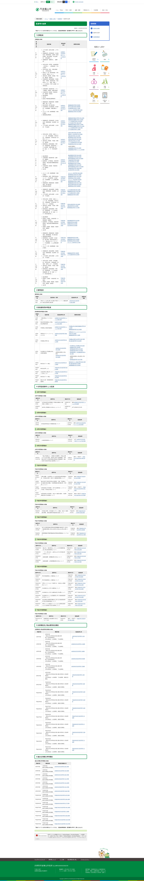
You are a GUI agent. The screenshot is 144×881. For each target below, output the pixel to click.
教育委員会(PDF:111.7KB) (73, 207)
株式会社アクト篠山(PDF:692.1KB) (77, 362)
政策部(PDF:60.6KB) (72, 222)
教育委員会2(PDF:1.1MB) (74, 181)
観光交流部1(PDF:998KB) (74, 106)
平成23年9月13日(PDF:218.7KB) (62, 823)
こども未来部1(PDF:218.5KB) (75, 121)
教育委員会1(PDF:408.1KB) (74, 137)
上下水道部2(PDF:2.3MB (74, 129)
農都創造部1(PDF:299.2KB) (74, 176)
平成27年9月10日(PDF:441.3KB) (62, 807)
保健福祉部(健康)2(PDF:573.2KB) (76, 126)
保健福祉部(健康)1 (72, 119)
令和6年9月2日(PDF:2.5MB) (78, 644)
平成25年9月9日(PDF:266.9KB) (62, 815)
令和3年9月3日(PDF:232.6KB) (62, 783)
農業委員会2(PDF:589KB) (74, 186)
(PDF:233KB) (80, 119)
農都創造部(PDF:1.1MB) (74, 335)
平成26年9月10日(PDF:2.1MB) (62, 811)
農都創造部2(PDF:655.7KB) (74, 182)
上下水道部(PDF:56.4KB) (73, 254)
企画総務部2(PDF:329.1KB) (74, 165)
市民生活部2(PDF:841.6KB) (74, 139)
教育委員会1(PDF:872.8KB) (74, 174)
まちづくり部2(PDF (73, 179)
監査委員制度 (96, 37)
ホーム (46, 18)
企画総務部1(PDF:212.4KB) (74, 148)
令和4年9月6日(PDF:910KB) (78, 658)
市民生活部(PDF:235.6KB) (73, 204)
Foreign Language (79, 1)
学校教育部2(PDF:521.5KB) (74, 144)
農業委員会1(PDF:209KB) (74, 178)
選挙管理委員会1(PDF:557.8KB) (75, 158)
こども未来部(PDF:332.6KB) (75, 142)
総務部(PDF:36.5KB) (72, 223)
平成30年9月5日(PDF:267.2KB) (62, 795)
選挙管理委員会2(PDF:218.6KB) (75, 166)
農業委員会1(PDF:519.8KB (74, 111)
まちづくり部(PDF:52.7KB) (73, 242)
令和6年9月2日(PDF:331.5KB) (62, 770)
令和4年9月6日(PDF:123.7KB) (62, 779)
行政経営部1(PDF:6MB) (73, 160)
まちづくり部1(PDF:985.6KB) (75, 110)
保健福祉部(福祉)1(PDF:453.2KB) (76, 118)
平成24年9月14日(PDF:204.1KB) (62, 819)
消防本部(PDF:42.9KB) (72, 206)
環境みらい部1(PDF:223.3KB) (75, 134)
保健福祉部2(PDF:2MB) (73, 194)
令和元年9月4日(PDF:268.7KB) (62, 791)
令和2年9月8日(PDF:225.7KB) (62, 787)
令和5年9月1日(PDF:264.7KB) (62, 774)
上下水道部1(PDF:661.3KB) (73, 189)
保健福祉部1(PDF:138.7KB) (73, 191)
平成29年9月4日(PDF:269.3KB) (62, 799)
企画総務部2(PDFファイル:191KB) (76, 149)
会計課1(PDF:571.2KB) (73, 161)
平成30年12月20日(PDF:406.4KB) (80, 488)
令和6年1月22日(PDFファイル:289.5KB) (63, 93)
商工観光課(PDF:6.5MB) (75, 363)
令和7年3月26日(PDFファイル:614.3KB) (63, 75)
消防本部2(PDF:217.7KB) (74, 140)
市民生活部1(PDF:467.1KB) (74, 132)
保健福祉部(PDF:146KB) (73, 253)
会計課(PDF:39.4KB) (72, 225)
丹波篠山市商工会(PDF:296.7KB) (77, 339)
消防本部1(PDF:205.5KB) (74, 136)
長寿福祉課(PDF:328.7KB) (76, 359)
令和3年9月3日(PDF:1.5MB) (78, 666)
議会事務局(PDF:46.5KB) (73, 220)
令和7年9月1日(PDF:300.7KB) (62, 766)
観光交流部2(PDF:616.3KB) (74, 184)
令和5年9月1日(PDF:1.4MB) (78, 651)
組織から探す (53, 18)
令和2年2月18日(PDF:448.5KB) (79, 458)
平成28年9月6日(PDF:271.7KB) (62, 803)
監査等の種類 (96, 28)
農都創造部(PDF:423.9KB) (75, 329)
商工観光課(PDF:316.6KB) (75, 341)
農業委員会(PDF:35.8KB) (73, 239)
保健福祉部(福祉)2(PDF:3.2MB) (75, 124)
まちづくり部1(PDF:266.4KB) (75, 173)
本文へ (36, 1)
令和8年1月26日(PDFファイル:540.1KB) (63, 55)
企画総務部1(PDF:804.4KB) (74, 156)
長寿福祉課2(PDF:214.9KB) (76, 350)
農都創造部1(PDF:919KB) (74, 105)
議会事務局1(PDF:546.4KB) (74, 155)
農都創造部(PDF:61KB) (72, 237)
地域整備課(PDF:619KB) (75, 365)
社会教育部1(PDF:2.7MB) (74, 108)
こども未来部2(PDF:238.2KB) (75, 127)
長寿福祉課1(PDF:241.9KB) (76, 349)
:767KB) (79, 179)
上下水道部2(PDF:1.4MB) (73, 193)
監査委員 (60, 18)
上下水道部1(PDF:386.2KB (74, 123)
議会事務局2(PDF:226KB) (74, 163)
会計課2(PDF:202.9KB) (73, 169)
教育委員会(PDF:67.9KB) (73, 240)
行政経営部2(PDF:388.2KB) (75, 168)
